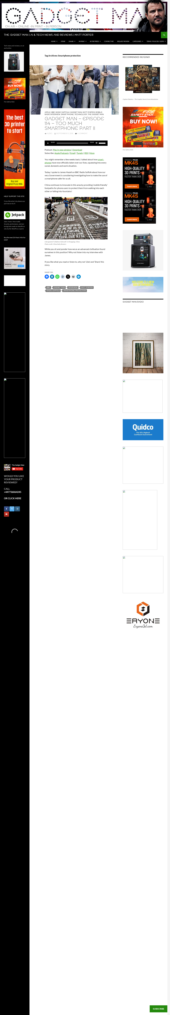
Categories (137, 41)
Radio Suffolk (53, 291)
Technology (81, 114)
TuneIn (80, 153)
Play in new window (62, 149)
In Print (82, 41)
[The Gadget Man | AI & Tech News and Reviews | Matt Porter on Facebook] (6, 508)
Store (63, 41)
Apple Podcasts (61, 153)
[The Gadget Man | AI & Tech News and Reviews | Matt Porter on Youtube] (6, 514)
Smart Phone (67, 114)
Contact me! (109, 41)
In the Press (94, 41)
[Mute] (96, 143)
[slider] (102, 143)
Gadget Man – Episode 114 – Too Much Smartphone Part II (74, 123)
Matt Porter (89, 112)
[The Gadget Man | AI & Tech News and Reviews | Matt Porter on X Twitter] (11, 508)
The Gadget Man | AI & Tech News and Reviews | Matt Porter (48, 35)
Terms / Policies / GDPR (155, 41)
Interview (73, 287)
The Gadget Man (96, 114)
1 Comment (82, 133)
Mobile (98, 112)
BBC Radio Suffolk (60, 112)
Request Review (123, 41)
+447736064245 (12, 491)
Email (72, 153)
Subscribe (158, 1008)
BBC (48, 287)
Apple (48, 112)
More (91, 153)
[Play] (48, 143)
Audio (49, 133)
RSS (86, 153)
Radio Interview (52, 114)
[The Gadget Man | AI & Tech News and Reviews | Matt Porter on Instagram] (17, 508)
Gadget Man (76, 112)
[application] (76, 143)
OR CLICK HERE (12, 498)
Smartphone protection (74, 291)
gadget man (59, 287)
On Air (71, 41)
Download (77, 149)
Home (53, 41)
